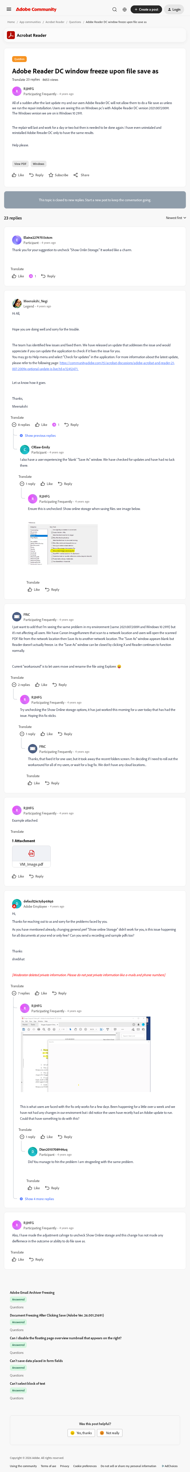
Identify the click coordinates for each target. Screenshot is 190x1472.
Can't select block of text (27, 1383)
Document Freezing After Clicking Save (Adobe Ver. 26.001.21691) (57, 1315)
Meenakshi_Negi (36, 301)
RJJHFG (29, 89)
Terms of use (48, 1466)
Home (11, 22)
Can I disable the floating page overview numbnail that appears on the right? (65, 1338)
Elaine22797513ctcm (38, 237)
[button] (9, 11)
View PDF (20, 164)
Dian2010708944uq (53, 1149)
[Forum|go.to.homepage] (36, 9)
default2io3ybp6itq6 (38, 901)
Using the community (23, 1466)
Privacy (64, 1466)
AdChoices (171, 1466)
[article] (95, 257)
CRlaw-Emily (40, 447)
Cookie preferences (85, 1466)
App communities (30, 22)
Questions (75, 22)
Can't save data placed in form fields (36, 1361)
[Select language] (125, 9)
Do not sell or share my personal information (128, 1466)
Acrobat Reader (55, 22)
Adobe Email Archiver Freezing (32, 1292)
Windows (38, 164)
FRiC (27, 614)
